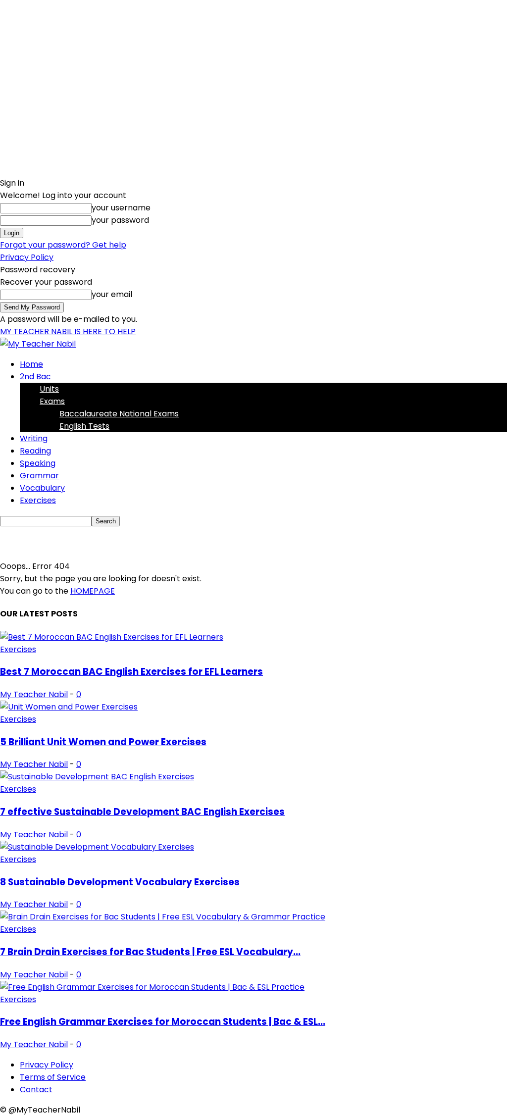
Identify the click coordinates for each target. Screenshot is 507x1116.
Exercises (38, 500)
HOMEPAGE (92, 591)
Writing (34, 438)
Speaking (37, 463)
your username (121, 207)
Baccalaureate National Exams (119, 413)
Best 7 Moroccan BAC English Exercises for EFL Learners (131, 671)
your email (112, 294)
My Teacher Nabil (34, 694)
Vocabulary (42, 488)
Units (49, 389)
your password (120, 220)
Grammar (39, 475)
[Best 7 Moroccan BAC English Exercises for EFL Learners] (111, 637)
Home (31, 364)
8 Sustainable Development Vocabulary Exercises (120, 882)
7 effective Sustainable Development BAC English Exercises (142, 811)
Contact (36, 1089)
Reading (35, 451)
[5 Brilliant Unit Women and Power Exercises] (69, 706)
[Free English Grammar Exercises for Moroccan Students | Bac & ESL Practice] (152, 987)
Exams (52, 401)
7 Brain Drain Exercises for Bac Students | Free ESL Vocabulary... (150, 952)
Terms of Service (53, 1077)
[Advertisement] (116, 542)
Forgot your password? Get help (63, 245)
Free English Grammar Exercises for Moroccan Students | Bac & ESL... (162, 1021)
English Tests (84, 426)
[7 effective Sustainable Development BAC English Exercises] (97, 776)
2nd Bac (35, 376)
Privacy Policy (26, 257)
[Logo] (38, 344)
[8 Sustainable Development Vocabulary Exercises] (97, 847)
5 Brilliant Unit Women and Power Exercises (103, 742)
